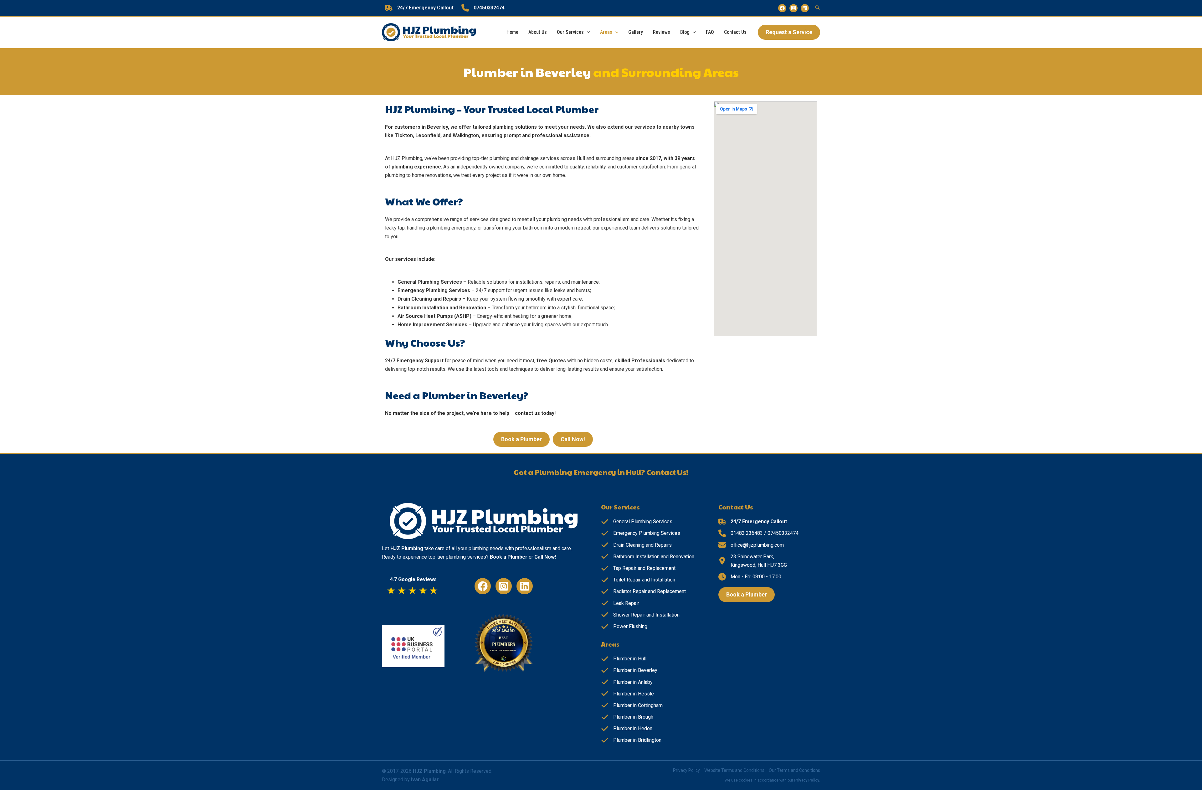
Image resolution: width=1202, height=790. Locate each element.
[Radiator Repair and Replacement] (643, 591)
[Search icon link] (817, 8)
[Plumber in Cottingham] (632, 705)
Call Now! (545, 557)
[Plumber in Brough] (627, 717)
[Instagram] (793, 8)
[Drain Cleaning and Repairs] (636, 545)
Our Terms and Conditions (794, 770)
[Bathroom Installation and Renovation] (647, 556)
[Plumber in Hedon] (626, 728)
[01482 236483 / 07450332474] (758, 533)
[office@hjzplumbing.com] (751, 545)
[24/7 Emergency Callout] (419, 7)
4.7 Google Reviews (413, 579)
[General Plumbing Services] (636, 521)
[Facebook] (782, 8)
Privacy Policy (686, 770)
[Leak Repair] (620, 603)
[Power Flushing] (624, 626)
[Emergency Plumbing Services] (640, 533)
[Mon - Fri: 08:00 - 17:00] (749, 576)
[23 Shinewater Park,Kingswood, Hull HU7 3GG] (752, 560)
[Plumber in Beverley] (629, 670)
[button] (789, 32)
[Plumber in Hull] (623, 658)
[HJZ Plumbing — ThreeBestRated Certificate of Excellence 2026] (506, 645)
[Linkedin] (805, 8)
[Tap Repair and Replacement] (638, 568)
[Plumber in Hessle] (627, 693)
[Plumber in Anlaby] (627, 682)
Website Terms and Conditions (734, 770)
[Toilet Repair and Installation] (638, 580)
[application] (587, 32)
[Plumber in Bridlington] (631, 740)
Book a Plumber (508, 557)
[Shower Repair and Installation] (640, 615)
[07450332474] (483, 7)
